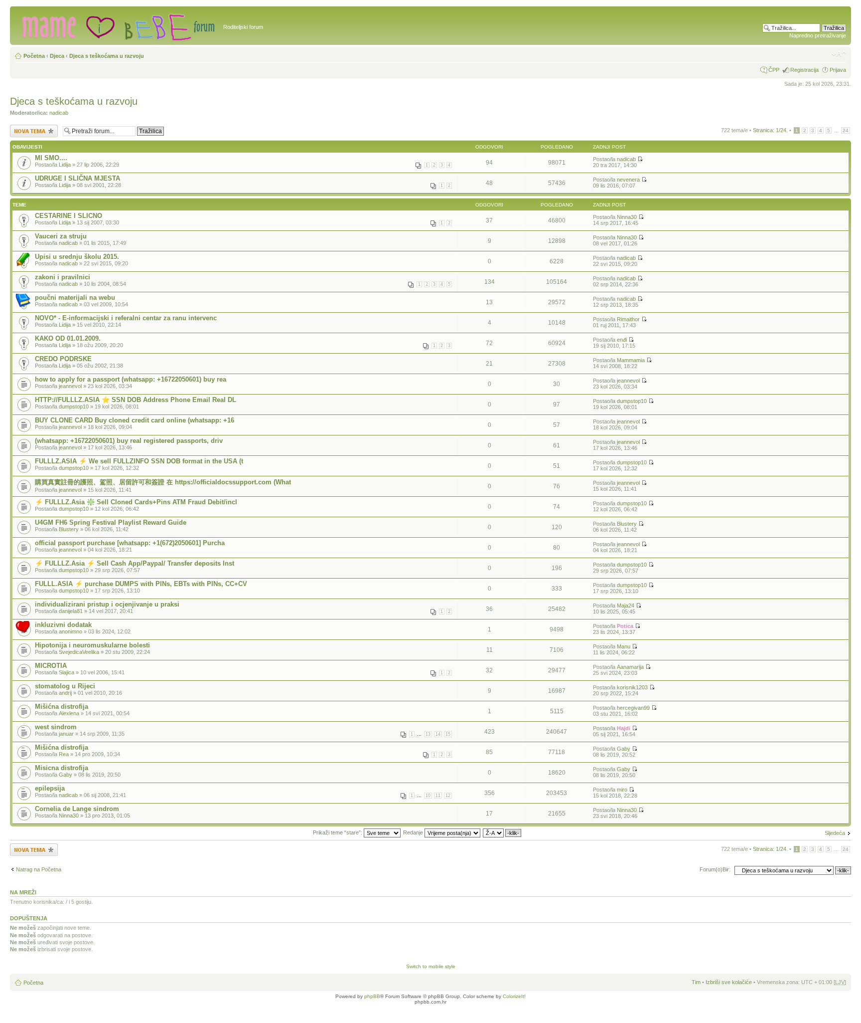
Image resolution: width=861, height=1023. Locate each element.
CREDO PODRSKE (63, 359)
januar (66, 734)
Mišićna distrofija (61, 706)
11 (437, 795)
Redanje (414, 832)
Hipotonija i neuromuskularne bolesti (92, 645)
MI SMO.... (51, 158)
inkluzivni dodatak (63, 624)
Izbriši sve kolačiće (729, 982)
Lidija (65, 165)
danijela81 (71, 611)
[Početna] (117, 25)
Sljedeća (835, 833)
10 (428, 795)
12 (447, 795)
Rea (64, 754)
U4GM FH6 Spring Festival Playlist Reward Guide (110, 522)
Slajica (66, 672)
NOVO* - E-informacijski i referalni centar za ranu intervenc (126, 318)
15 (447, 734)
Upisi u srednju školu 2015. (77, 256)
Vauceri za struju (61, 236)
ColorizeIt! (514, 996)
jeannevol (70, 386)
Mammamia (631, 360)
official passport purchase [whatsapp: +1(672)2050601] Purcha (130, 543)
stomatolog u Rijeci (65, 686)
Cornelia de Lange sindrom (77, 809)
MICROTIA (51, 665)
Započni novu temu (33, 128)
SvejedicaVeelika (79, 652)
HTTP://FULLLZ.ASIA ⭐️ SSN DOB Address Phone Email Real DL (135, 400)
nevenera (628, 180)
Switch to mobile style (430, 966)
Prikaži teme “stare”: (338, 832)
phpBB (372, 996)
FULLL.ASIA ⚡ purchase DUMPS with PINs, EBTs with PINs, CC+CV (141, 584)
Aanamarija (630, 667)
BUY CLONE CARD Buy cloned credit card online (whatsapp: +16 (134, 420)
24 (846, 130)
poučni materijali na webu (75, 297)
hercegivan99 (633, 708)
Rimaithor (628, 319)
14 (437, 734)
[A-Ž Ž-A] (502, 832)
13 (428, 734)
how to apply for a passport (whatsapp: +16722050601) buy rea (130, 379)
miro (622, 790)
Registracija (804, 70)
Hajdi (623, 728)
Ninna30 (627, 217)
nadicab (58, 113)
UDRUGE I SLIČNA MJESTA (77, 178)
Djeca (57, 56)
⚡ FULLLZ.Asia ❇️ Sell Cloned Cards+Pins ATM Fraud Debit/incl (136, 502)
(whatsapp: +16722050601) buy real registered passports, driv (129, 440)
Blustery (69, 529)
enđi (622, 340)
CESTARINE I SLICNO (68, 215)
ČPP (773, 70)
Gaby (623, 749)
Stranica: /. (770, 130)
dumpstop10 (74, 406)
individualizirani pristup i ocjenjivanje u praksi (107, 604)
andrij (65, 693)
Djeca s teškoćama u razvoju (106, 56)
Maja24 (625, 606)
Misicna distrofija (61, 768)
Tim (696, 982)
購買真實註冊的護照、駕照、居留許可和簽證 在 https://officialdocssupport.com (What (163, 482)
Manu (623, 646)
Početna (34, 56)
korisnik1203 (632, 687)
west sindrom (56, 727)
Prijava (838, 70)
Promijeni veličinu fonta (839, 53)
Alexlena (69, 713)
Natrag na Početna (38, 869)
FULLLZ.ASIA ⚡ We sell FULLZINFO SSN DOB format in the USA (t (139, 461)
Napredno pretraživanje (817, 35)
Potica (625, 626)
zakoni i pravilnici (62, 277)
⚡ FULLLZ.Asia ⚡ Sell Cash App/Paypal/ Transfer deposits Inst (134, 563)
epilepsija (50, 788)
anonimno (70, 631)
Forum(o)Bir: (715, 869)
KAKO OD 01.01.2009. (68, 338)
